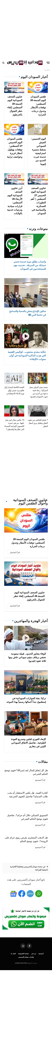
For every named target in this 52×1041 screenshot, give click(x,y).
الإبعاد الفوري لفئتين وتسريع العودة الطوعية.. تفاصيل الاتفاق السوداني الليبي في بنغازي (28, 742)
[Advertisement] (26, 29)
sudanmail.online (21, 963)
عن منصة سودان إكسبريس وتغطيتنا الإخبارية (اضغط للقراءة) (29, 868)
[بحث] (3, 62)
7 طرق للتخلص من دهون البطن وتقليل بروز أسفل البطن (38, 423)
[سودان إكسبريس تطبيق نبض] (30, 893)
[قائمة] (48, 62)
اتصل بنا (13, 953)
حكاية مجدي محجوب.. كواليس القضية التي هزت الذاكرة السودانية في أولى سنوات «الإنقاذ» (27, 355)
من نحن (33, 953)
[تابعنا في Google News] (13, 893)
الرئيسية (41, 953)
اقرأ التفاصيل (15, 552)
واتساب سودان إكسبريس (26, 957)
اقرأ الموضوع (40, 780)
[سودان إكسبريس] (25, 63)
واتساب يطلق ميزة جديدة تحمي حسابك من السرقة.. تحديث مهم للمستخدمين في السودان (30, 265)
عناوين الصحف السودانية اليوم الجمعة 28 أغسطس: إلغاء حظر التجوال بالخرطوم (29, 596)
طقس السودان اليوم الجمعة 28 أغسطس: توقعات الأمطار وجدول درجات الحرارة (28, 542)
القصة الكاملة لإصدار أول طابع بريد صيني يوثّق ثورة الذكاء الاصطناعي (14, 390)
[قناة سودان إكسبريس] (38, 893)
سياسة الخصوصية (23, 953)
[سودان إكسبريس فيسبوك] (21, 893)
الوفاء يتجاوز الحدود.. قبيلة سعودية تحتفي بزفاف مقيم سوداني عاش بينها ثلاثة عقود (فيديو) (27, 657)
